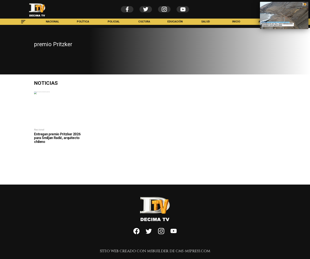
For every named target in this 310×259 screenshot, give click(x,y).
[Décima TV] (23, 24)
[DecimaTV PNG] (37, 17)
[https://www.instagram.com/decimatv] (161, 233)
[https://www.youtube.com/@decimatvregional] (173, 233)
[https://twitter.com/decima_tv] (149, 233)
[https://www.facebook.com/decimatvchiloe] (136, 233)
